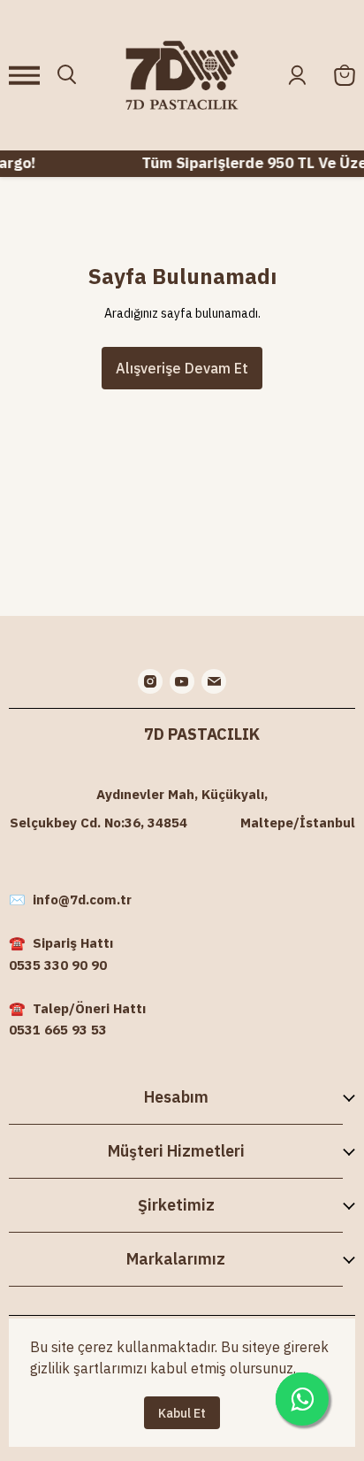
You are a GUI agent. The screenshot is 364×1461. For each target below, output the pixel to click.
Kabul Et (182, 1413)
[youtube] (182, 681)
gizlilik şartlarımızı (88, 1368)
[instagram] (150, 681)
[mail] (213, 681)
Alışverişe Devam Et (182, 368)
